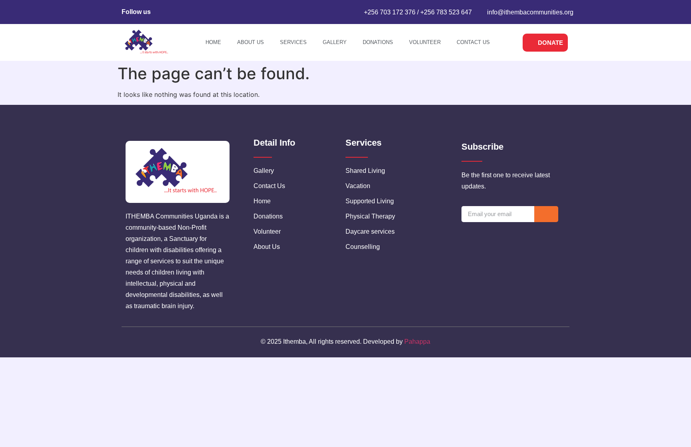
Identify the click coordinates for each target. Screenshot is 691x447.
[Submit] (546, 214)
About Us (250, 42)
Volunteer (425, 42)
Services (293, 42)
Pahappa (417, 341)
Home (213, 42)
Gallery (335, 42)
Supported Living (370, 201)
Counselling (363, 246)
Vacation (358, 185)
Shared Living (365, 170)
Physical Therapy (370, 216)
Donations (378, 42)
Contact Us (473, 42)
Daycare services (370, 231)
